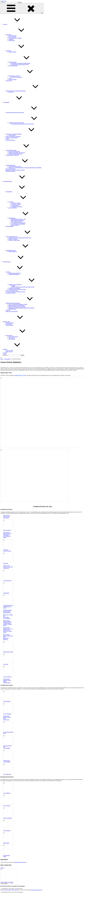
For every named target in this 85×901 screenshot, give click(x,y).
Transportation (6, 102)
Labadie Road (6, 593)
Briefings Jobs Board (12, 238)
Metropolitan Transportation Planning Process (20, 63)
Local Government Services (12, 236)
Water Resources (12, 218)
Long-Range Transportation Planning (13, 134)
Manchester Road (7, 612)
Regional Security (7, 261)
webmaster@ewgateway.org (36, 889)
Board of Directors (12, 36)
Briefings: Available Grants (14, 240)
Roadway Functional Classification (13, 136)
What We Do (8, 50)
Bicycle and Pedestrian (10, 168)
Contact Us (6, 882)
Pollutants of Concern (15, 203)
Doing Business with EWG (14, 75)
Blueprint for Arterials (10, 171)
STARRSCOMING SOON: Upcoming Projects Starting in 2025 (22, 286)
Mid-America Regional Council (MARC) (17, 306)
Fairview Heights (6, 682)
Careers (2, 882)
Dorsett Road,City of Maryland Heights (6, 536)
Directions (11, 882)
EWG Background (12, 35)
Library (4, 354)
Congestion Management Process (15, 153)
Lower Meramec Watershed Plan (18, 224)
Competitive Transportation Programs (16, 122)
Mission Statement (12, 51)
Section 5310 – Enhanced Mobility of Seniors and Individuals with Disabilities (24, 167)
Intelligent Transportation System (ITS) (16, 152)
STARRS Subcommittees (13, 274)
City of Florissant (6, 830)
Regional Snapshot (10, 322)
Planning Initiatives (12, 62)
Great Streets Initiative (10, 140)
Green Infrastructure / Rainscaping (18, 222)
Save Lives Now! (9, 350)
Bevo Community (7, 530)
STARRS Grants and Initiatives (15, 284)
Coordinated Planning (10, 165)
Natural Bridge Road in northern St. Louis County (8, 606)
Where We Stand (9, 325)
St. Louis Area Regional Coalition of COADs (15, 291)
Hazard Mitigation (9, 226)
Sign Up (2, 867)
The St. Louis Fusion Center (12, 290)
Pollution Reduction (12, 251)
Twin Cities (5, 664)
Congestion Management (11, 150)
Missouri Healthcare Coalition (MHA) (16, 305)
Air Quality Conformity (16, 204)
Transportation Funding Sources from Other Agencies (22, 123)
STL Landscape (11, 339)
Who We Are (8, 34)
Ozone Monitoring (15, 205)
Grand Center (6, 568)
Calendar (8, 310)
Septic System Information (16, 221)
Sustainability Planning (10, 250)
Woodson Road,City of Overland (6, 761)
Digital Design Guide (20, 375)
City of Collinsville (7, 713)
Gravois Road (6, 719)
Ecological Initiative (12, 207)
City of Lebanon (6, 805)
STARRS (8, 271)
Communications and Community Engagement (16, 90)
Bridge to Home (9, 351)
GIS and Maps (9, 324)
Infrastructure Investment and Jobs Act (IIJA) (15, 170)
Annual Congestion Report (14, 151)
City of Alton (6, 517)
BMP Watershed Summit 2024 (17, 220)
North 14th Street (6, 701)
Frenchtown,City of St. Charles (7, 550)
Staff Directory (11, 40)
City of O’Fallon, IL (7, 676)
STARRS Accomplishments (14, 288)
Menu (42, 12)
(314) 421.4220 (7, 889)
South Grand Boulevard (6, 639)
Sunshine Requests (12, 79)
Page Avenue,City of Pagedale (6, 618)
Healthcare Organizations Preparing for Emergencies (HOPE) (21, 307)
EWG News (11, 92)
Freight (7, 138)
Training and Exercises (10, 292)
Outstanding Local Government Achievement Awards (19, 237)
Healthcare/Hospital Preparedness (13, 303)
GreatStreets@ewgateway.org (20, 862)
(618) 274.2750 (15, 889)
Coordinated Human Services (14, 166)
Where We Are (9, 80)
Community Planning (7, 181)
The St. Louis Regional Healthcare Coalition (17, 304)
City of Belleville (6, 793)
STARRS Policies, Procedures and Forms (17, 289)
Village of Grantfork (7, 818)
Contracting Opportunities (16, 77)
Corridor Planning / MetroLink (12, 155)
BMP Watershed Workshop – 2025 (18, 219)
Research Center (6, 321)
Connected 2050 (11, 135)
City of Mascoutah (7, 774)
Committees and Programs (16, 206)
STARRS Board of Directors (14, 273)
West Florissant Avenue (8, 651)
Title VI (10, 78)
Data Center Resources (13, 336)
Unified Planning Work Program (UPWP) (20, 64)
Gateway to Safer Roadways (12, 137)
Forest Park (5, 563)
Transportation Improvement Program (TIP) (15, 112)
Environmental (9, 191)
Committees (10, 39)
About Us (5, 24)
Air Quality (10, 201)
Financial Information (13, 65)
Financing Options (15, 225)
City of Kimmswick (7, 580)
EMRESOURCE (12, 309)
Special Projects (9, 335)
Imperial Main (6, 843)
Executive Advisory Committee (15, 38)
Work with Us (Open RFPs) (12, 311)
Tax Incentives (11, 337)
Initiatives (5, 349)
